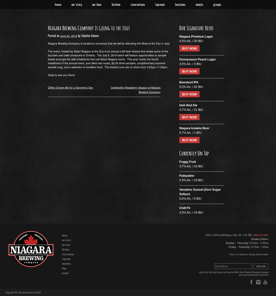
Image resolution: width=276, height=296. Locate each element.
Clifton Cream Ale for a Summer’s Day (70, 87)
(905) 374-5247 (261, 235)
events (199, 4)
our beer (97, 4)
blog (64, 268)
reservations (137, 4)
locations (180, 4)
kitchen (116, 4)
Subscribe (261, 266)
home (58, 4)
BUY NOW (189, 48)
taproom (160, 4)
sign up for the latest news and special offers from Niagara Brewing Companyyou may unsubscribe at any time (233, 273)
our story (76, 4)
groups (217, 4)
